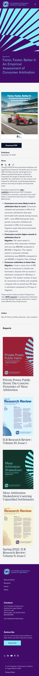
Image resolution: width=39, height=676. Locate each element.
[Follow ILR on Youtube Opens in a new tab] (12, 655)
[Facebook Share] (2, 165)
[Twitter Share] (6, 165)
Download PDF (11, 145)
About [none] (6, 590)
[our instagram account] (18, 655)
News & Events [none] (9, 580)
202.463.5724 (9, 615)
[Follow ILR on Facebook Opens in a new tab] (14, 655)
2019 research (11, 297)
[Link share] (13, 164)
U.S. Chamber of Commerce (13, 619)
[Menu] (35, 4)
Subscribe (12, 643)
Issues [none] (6, 586)
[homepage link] (15, 4)
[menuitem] (19, 580)
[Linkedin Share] (9, 165)
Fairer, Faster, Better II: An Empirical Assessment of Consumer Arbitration (19, 66)
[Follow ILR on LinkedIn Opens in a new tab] (8, 655)
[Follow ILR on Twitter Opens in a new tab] (5, 655)
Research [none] (7, 583)
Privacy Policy (10, 672)
